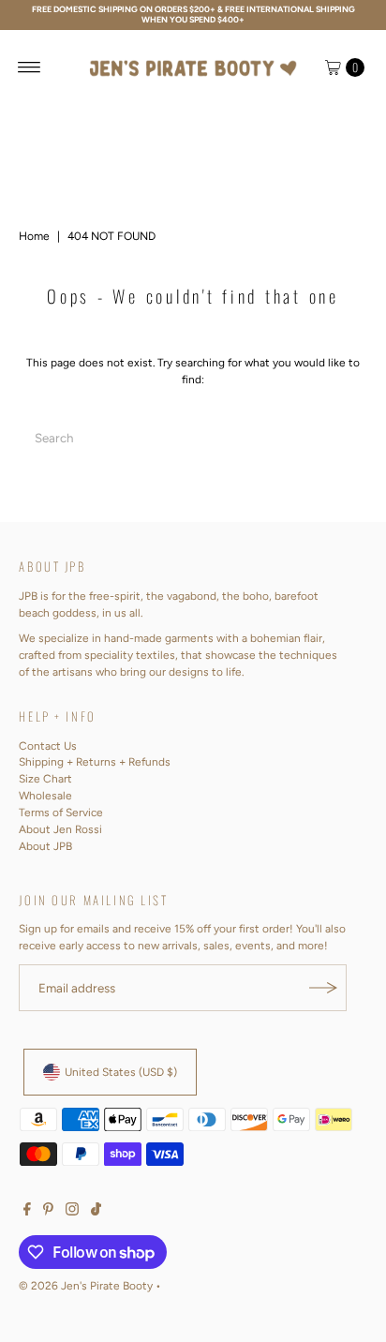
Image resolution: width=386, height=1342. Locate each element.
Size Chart (45, 778)
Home (34, 236)
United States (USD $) (121, 1072)
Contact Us (48, 746)
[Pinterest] (48, 1212)
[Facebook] (27, 1212)
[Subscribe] (323, 987)
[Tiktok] (96, 1212)
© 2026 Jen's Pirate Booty (86, 1285)
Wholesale (45, 795)
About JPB (45, 846)
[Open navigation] (29, 67)
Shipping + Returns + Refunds (95, 761)
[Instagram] (72, 1212)
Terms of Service (61, 812)
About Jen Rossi (60, 829)
